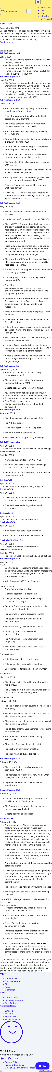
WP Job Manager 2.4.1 (10, 366)
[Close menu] (38, 2)
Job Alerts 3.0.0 (6, 819)
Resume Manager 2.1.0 (10, 790)
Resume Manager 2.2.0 (10, 451)
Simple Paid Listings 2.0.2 (11, 549)
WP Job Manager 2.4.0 (10, 410)
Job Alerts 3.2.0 (6, 489)
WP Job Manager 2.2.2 (10, 758)
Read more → (6, 42)
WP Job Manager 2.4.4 (10, 76)
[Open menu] (28, 11)
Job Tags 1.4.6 (6, 480)
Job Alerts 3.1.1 (6, 673)
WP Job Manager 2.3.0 (10, 559)
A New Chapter (6, 23)
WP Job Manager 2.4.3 (10, 100)
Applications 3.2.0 (7, 522)
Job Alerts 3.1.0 (6, 697)
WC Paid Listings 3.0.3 (10, 442)
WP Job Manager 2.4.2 (10, 203)
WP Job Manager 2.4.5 (10, 53)
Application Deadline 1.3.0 (11, 540)
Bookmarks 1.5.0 (7, 513)
